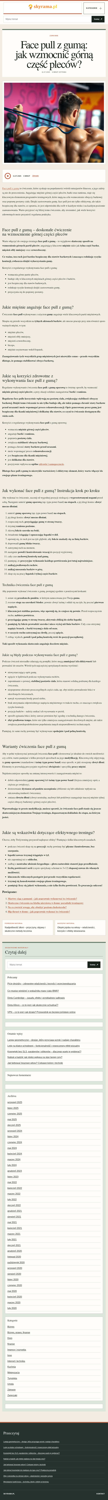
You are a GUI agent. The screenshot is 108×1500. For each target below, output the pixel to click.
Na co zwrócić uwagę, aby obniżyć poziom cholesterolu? (37, 907)
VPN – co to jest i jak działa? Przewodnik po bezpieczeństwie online (41, 1012)
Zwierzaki (12, 1395)
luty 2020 (12, 1308)
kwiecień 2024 (14, 1154)
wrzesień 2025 (14, 1102)
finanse (11, 1344)
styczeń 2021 (14, 1245)
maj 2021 (12, 1222)
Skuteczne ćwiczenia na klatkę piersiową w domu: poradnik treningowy (46, 903)
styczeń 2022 (14, 1205)
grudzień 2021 (14, 1211)
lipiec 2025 (12, 1108)
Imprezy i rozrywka (16, 1350)
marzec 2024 (13, 1159)
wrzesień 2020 (14, 1268)
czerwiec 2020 (14, 1285)
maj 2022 (12, 1182)
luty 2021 (12, 1239)
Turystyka (12, 1378)
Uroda (10, 1384)
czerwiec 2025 (14, 1114)
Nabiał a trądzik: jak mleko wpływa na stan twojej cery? (34, 1057)
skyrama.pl (9, 1494)
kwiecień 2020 (14, 1297)
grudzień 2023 (14, 1171)
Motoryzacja (13, 1372)
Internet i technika (16, 1361)
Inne (9, 1355)
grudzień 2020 (14, 1251)
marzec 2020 (13, 1302)
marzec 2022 (13, 1194)
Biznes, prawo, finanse (18, 1332)
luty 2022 (12, 1199)
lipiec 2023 (12, 1177)
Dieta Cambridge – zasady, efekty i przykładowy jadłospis (36, 998)
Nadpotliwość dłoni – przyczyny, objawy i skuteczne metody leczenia (25, 927)
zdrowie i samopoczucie (51, 464)
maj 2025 (12, 1119)
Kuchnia (11, 1367)
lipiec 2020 (12, 1279)
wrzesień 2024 (14, 1131)
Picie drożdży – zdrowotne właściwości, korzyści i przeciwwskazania (41, 983)
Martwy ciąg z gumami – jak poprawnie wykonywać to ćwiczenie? (42, 898)
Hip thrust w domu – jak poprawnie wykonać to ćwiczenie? (39, 911)
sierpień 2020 (14, 1274)
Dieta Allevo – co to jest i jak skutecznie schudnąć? (32, 1005)
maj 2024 (12, 1148)
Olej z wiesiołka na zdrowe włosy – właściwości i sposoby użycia (28, 1476)
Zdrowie (54, 35)
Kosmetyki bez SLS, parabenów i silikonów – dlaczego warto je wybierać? (44, 1051)
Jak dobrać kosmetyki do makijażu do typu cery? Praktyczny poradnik (29, 1470)
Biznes (10, 1327)
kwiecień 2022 (14, 1188)
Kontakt (100, 1494)
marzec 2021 (13, 1234)
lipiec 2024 (12, 1136)
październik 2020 (16, 1262)
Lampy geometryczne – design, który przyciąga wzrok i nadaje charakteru (43, 1040)
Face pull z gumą (10, 188)
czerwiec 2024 (14, 1142)
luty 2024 (12, 1165)
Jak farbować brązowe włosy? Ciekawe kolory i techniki (35, 1063)
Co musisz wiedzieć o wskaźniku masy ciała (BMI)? (33, 991)
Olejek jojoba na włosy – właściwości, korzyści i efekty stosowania (76, 927)
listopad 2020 (14, 1257)
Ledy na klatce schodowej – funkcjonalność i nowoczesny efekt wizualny (43, 1046)
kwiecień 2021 (14, 1228)
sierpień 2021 (14, 1217)
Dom (9, 1338)
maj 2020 (12, 1291)
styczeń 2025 (14, 1125)
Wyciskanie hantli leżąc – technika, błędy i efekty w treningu (26, 1482)
